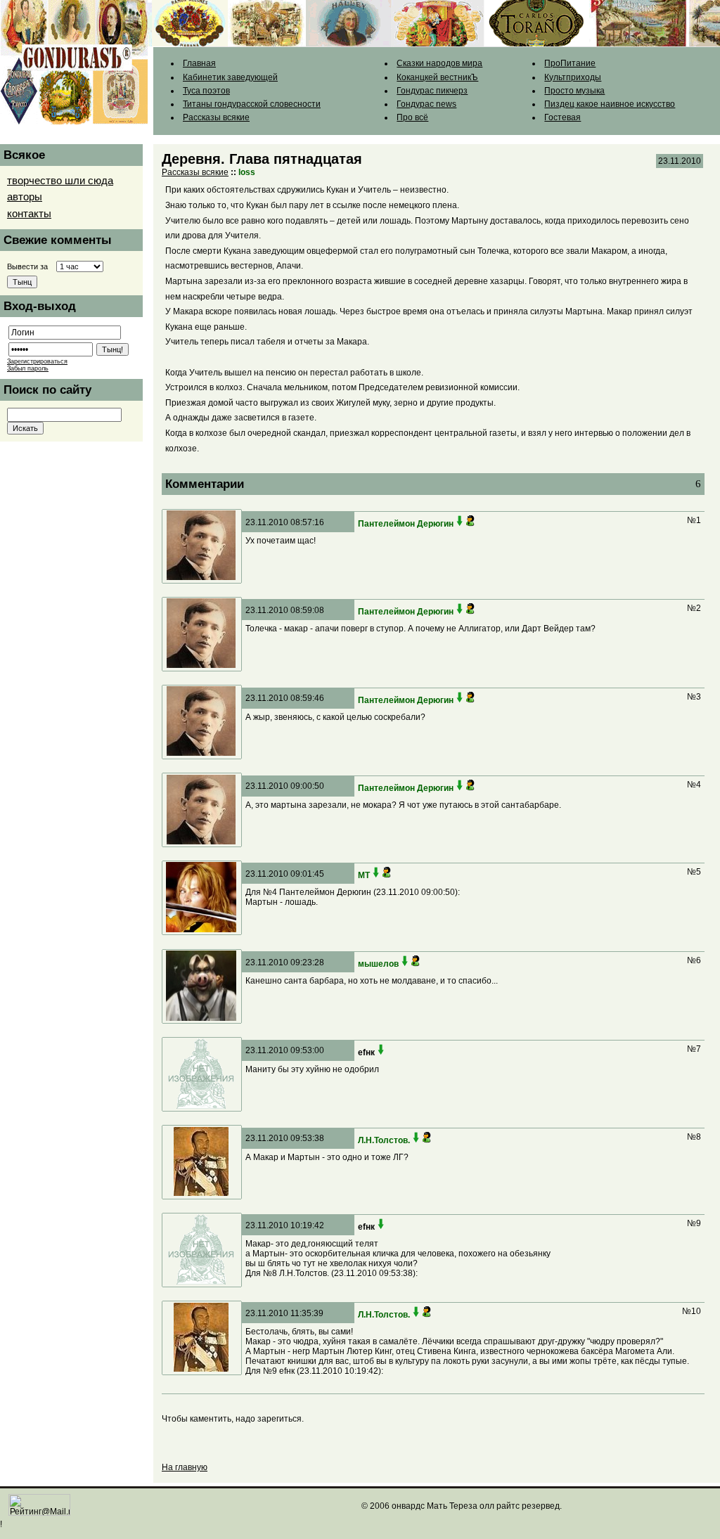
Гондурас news (426, 104)
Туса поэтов (206, 91)
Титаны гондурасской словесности (252, 104)
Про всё (412, 117)
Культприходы (572, 77)
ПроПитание (570, 63)
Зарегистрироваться (37, 361)
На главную (184, 1467)
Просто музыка (574, 91)
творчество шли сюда (60, 180)
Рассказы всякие (216, 117)
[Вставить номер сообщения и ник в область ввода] (460, 524)
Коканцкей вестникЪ (437, 77)
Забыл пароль (28, 368)
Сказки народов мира (439, 63)
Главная (199, 63)
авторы (24, 196)
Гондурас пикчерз (432, 91)
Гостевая (562, 117)
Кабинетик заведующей (230, 77)
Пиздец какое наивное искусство (609, 104)
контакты (29, 213)
